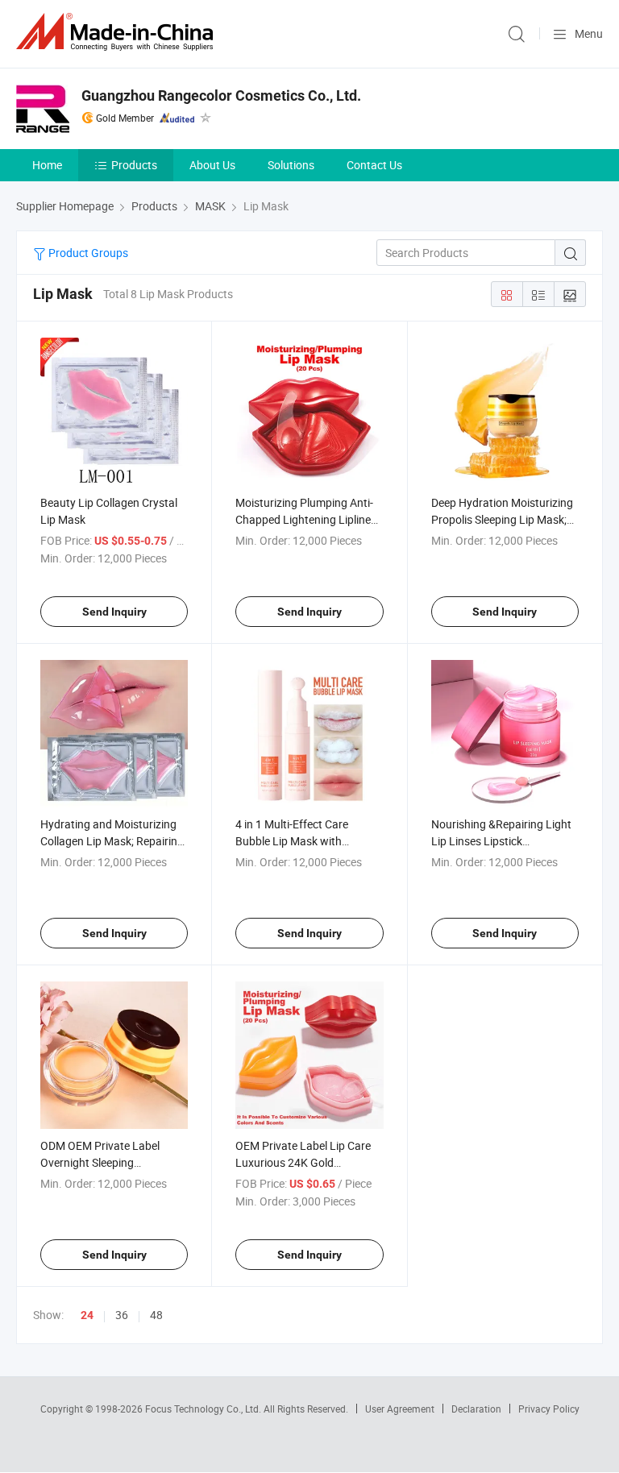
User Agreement (399, 1408)
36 (121, 1314)
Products (134, 164)
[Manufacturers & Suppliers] (117, 32)
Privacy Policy (549, 1408)
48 (156, 1314)
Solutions (291, 164)
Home (47, 164)
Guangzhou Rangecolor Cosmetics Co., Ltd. (221, 95)
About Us (212, 164)
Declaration (476, 1408)
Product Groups (87, 252)
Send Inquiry (114, 611)
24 (87, 1315)
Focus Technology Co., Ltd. (204, 1408)
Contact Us (374, 164)
